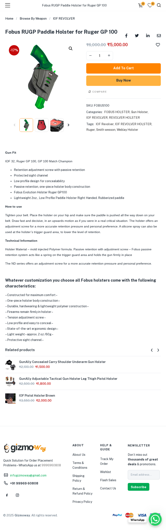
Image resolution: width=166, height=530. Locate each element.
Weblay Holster (127, 129)
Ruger (90, 129)
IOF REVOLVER (64, 18)
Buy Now (123, 80)
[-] (90, 55)
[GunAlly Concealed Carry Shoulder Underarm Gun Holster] (10, 364)
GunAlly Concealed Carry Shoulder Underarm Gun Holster (62, 362)
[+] (109, 55)
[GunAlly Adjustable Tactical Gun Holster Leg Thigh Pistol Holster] (10, 381)
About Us (78, 454)
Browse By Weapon (33, 18)
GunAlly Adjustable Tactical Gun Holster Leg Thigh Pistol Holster (68, 378)
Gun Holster (139, 112)
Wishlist (105, 472)
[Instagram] (17, 495)
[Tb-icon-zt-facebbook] (7, 495)
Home (9, 18)
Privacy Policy (82, 501)
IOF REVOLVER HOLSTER (133, 124)
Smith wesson (105, 129)
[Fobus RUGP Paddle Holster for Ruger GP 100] (126, 35)
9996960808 (51, 465)
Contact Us (108, 488)
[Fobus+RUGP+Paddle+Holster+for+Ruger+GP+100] (137, 35)
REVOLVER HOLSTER (124, 117)
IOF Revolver (105, 124)
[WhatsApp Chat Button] (155, 519)
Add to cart (123, 68)
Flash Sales (108, 480)
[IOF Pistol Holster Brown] (10, 398)
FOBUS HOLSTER (117, 112)
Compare (99, 91)
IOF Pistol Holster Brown (37, 395)
